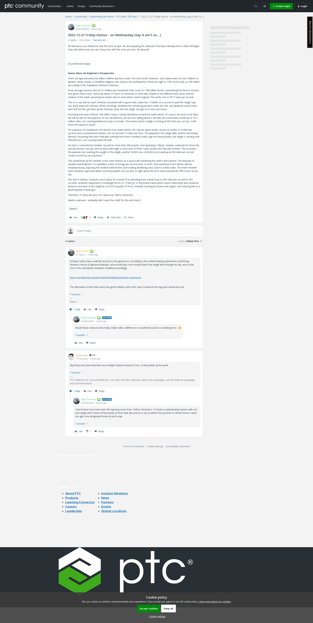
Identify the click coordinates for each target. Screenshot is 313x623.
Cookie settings (155, 446)
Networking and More (101, 16)
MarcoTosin (82, 251)
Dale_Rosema (83, 25)
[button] (281, 6)
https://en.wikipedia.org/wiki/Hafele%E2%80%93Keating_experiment (105, 277)
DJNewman (82, 355)
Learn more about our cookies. (214, 601)
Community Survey (310, 32)
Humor (73, 208)
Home (68, 16)
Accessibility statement (178, 446)
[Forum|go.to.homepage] (24, 6)
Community (81, 16)
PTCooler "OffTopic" (127, 16)
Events (70, 6)
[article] (134, 280)
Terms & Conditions (133, 446)
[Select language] (264, 6)
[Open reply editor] (134, 231)
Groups (81, 6)
